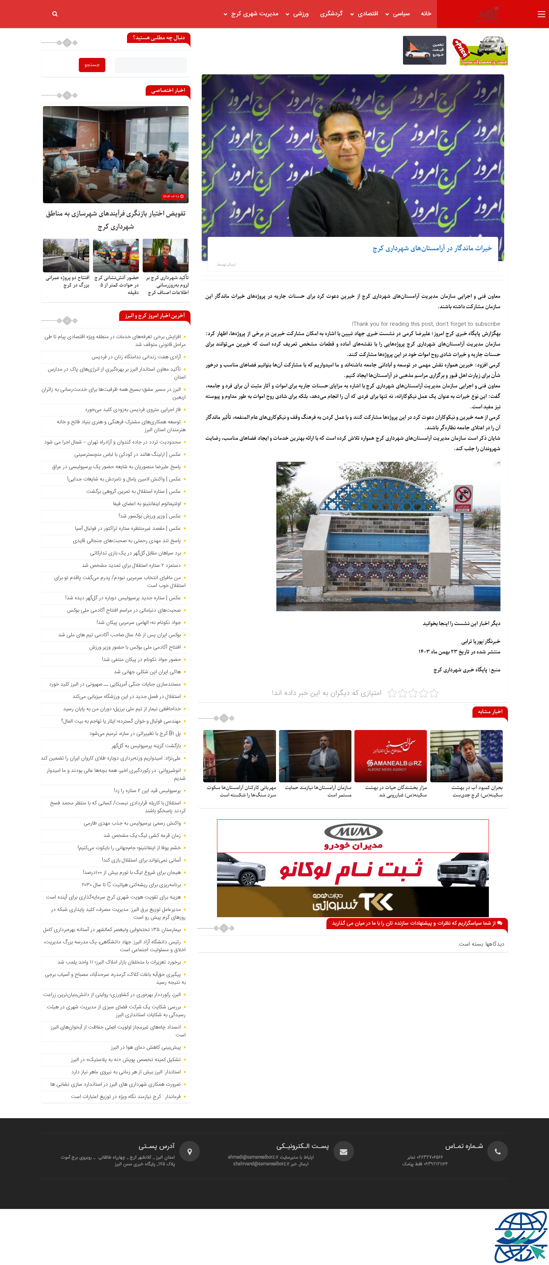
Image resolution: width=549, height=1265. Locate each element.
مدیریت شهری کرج (254, 14)
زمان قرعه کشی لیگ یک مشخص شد (142, 835)
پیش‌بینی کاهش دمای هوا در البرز (146, 1047)
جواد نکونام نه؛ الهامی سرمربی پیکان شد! (139, 622)
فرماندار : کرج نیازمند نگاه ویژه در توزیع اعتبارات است (126, 1096)
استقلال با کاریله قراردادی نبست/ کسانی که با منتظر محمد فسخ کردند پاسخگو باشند (118, 807)
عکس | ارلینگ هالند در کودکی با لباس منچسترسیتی (127, 454)
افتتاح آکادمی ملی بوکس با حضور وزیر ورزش (135, 647)
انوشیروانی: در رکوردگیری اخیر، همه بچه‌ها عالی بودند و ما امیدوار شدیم (116, 774)
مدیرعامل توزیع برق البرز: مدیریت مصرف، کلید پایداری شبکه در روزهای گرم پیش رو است (118, 913)
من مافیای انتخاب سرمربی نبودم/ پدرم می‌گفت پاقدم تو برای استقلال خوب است (120, 581)
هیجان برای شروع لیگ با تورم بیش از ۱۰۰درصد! (132, 872)
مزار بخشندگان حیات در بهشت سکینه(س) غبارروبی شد (396, 791)
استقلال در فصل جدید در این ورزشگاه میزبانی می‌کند (126, 696)
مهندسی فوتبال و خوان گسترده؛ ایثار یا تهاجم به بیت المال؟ (121, 721)
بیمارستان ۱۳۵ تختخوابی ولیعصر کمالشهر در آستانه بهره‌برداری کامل (112, 929)
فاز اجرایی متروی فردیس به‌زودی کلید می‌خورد (133, 409)
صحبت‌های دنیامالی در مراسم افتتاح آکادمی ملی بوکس (124, 610)
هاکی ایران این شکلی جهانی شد (147, 672)
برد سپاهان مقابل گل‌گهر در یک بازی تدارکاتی (135, 553)
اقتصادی (368, 14)
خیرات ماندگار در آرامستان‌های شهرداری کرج (432, 249)
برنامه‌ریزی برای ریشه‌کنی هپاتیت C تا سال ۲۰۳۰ (131, 885)
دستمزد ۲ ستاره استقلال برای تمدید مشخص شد (131, 565)
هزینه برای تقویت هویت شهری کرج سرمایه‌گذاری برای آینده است (113, 897)
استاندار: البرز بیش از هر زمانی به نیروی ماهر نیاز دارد (126, 1072)
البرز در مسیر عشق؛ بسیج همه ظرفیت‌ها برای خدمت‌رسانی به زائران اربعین (113, 393)
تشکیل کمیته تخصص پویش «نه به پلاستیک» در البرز (126, 1059)
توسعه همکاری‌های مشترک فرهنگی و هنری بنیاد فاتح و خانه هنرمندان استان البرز (121, 426)
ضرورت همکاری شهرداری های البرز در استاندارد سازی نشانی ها (115, 1084)
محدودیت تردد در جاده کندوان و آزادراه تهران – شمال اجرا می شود (112, 442)
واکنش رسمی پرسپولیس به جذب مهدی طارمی (132, 823)
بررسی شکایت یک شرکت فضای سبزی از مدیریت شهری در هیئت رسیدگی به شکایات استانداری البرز (116, 1011)
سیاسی (401, 14)
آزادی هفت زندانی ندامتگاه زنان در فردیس (136, 357)
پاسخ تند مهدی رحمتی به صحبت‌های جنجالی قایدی (127, 540)
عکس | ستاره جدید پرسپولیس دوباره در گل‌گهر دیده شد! (123, 598)
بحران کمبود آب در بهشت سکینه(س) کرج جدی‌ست (477, 791)
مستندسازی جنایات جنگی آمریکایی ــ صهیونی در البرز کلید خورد (115, 684)
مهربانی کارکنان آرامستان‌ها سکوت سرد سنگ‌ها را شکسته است (241, 791)
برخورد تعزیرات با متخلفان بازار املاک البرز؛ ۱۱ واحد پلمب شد (119, 962)
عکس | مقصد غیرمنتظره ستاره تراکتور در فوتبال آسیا (128, 528)
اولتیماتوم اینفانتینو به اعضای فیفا (147, 503)
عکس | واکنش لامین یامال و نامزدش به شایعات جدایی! (124, 479)
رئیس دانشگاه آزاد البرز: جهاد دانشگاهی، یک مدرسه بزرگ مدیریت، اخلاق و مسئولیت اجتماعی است (115, 946)
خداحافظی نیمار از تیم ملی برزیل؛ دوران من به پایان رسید (122, 709)
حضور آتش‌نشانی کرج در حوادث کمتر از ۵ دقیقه (116, 285)
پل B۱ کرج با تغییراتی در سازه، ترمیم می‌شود (135, 733)
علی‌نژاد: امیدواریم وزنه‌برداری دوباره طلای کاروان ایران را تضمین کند (111, 758)
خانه (426, 14)
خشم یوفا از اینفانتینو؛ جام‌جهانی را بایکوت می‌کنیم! (129, 848)
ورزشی (301, 14)
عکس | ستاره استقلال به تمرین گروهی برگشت (133, 491)
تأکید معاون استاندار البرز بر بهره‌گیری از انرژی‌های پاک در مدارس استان (117, 373)
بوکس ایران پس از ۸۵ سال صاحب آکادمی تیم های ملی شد (119, 635)
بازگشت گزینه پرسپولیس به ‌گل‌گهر (146, 746)
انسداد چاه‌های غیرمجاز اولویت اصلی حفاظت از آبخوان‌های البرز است (118, 1031)
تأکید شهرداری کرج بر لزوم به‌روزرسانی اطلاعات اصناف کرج (167, 285)
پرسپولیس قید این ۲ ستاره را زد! (147, 790)
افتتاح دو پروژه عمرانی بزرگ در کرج (67, 281)
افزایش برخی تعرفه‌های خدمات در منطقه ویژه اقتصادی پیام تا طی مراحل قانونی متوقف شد (115, 341)
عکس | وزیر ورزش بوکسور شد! (150, 516)
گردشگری (331, 14)
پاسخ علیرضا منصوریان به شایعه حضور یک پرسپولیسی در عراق (116, 467)
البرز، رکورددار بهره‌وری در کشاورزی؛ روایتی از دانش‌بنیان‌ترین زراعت (112, 994)
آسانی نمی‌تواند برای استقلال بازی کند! (141, 860)
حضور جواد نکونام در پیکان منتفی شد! (141, 659)
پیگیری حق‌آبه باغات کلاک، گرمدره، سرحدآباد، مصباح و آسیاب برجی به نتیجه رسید (115, 978)
